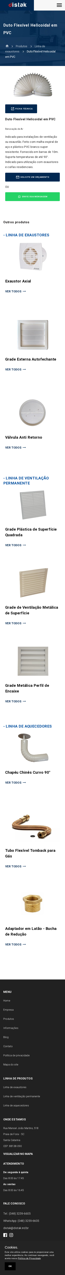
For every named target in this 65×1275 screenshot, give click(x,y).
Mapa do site (10, 1064)
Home (6, 1000)
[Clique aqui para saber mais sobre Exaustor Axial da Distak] (32, 271)
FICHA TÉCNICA (24, 109)
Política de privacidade (16, 1055)
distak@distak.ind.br (16, 1228)
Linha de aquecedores (16, 1105)
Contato (8, 1046)
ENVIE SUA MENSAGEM (34, 196)
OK (10, 1266)
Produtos (21, 46)
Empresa (8, 1009)
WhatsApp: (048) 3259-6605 (21, 1220)
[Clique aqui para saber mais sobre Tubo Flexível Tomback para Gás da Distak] (32, 840)
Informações (10, 1028)
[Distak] (24, 5)
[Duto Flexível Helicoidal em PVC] (59, 6)
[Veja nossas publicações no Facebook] (5, 1236)
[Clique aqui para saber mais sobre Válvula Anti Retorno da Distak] (32, 427)
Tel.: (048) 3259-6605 (17, 1213)
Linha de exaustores (15, 1087)
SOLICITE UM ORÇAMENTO (34, 177)
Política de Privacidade (29, 1258)
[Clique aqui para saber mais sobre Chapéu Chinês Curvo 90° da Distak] (32, 762)
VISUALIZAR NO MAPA (18, 1153)
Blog (6, 1037)
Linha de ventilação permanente (21, 1096)
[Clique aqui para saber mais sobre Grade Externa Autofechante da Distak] (32, 349)
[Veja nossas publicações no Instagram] (11, 1236)
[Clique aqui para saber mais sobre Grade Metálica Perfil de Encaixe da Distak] (32, 675)
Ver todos (13, 291)
